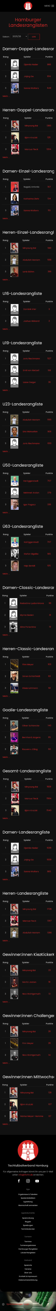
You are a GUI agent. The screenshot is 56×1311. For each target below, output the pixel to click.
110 (49, 210)
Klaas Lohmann (30, 687)
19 (50, 626)
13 (49, 993)
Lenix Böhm (28, 271)
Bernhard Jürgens (31, 737)
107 (50, 1104)
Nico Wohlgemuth (31, 993)
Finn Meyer (28, 664)
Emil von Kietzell (31, 370)
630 (49, 443)
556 (49, 259)
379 (49, 492)
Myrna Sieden (27, 615)
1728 (49, 909)
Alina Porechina (28, 626)
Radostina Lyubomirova (32, 603)
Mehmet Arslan (31, 492)
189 (49, 370)
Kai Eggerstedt (30, 480)
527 (49, 358)
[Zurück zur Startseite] (28, 6)
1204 (49, 149)
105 (49, 565)
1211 (49, 137)
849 (49, 88)
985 (49, 871)
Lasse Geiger (29, 382)
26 (49, 1031)
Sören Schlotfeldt (31, 676)
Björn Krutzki (31, 137)
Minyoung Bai (31, 125)
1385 (49, 125)
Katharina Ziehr (31, 198)
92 (49, 687)
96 (50, 603)
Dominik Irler (29, 309)
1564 (49, 798)
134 (49, 198)
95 (49, 737)
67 (50, 1116)
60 (49, 749)
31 (50, 615)
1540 (49, 810)
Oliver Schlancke (30, 725)
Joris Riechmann (31, 358)
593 (49, 248)
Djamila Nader (31, 64)
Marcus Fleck (31, 149)
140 (49, 725)
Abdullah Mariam (31, 259)
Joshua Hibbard (31, 320)
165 (49, 553)
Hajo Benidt (29, 565)
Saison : (6, 36)
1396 (49, 932)
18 (49, 981)
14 (49, 1055)
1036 (49, 847)
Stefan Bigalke (31, 553)
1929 (49, 786)
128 (49, 1092)
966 (49, 64)
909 (49, 431)
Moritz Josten (29, 982)
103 (49, 664)
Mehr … (6, 96)
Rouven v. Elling (30, 749)
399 (49, 271)
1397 (49, 920)
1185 (49, 419)
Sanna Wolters (31, 88)
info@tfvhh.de (25, 1174)
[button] (49, 6)
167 (49, 186)
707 (49, 480)
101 (49, 676)
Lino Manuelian (30, 431)
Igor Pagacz (29, 504)
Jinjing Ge (29, 76)
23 (49, 970)
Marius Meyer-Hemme (31, 1116)
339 (49, 504)
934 (49, 76)
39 (49, 382)
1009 (49, 859)
